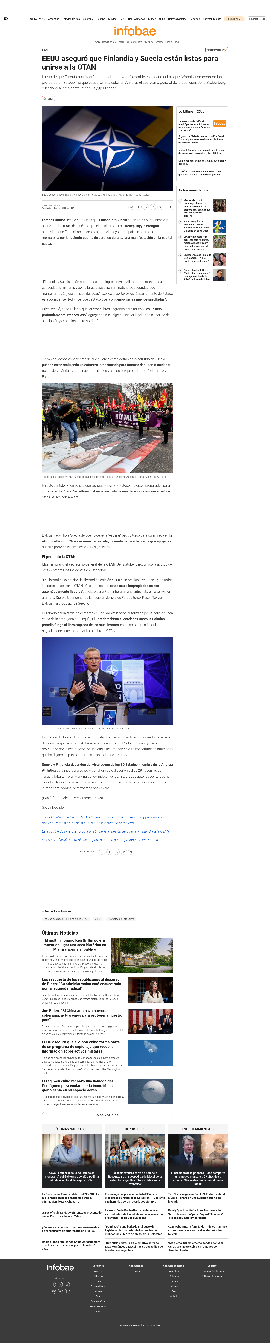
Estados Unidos (71, 18)
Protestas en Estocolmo (121, 918)
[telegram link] (60, 1291)
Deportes (195, 18)
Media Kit (174, 1296)
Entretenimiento (212, 18)
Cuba (162, 18)
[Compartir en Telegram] (160, 207)
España (101, 18)
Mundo (152, 18)
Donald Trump (172, 42)
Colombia (88, 18)
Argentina (53, 18)
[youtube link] (53, 1291)
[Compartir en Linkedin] (153, 207)
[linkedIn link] (67, 1291)
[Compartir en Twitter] (146, 207)
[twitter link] (60, 1284)
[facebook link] (53, 1284)
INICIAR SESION (257, 19)
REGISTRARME (234, 19)
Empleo (136, 1271)
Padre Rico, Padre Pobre (130, 42)
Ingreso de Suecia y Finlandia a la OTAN (66, 918)
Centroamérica (136, 18)
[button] (6, 18)
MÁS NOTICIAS (107, 1115)
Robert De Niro (109, 42)
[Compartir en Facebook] (139, 207)
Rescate (159, 42)
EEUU (45, 49)
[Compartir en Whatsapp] (131, 207)
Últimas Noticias (177, 18)
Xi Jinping (149, 42)
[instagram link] (67, 1284)
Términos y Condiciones (212, 1271)
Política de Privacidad (212, 1276)
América (98, 1271)
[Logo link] (135, 31)
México (112, 18)
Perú (122, 18)
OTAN (98, 918)
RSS (98, 1311)
